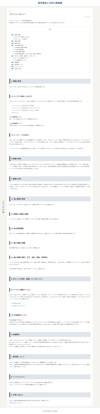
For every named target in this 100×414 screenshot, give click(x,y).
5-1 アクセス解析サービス (21, 58)
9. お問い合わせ (17, 68)
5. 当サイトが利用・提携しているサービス (24, 56)
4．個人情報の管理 (18, 45)
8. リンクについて (18, 66)
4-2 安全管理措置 (19, 49)
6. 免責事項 (16, 62)
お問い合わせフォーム (15, 402)
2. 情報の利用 (16, 41)
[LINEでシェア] (3, 210)
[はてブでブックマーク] (3, 207)
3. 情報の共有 (16, 43)
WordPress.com (17, 303)
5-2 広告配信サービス (20, 60)
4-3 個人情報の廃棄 (20, 51)
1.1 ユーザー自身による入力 (22, 37)
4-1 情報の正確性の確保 (21, 47)
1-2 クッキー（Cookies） (21, 39)
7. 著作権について (18, 64)
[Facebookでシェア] (3, 204)
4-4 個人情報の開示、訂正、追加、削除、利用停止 (28, 53)
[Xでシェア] (3, 202)
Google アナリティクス (19, 305)
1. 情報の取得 (16, 34)
